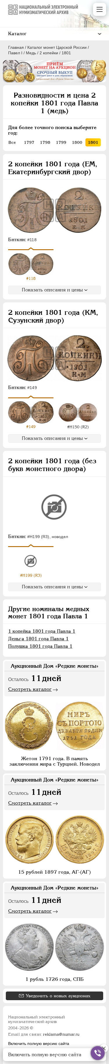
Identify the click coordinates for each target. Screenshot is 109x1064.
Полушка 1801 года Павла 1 (40, 646)
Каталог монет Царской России (57, 47)
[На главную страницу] (43, 9)
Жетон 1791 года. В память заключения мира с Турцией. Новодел (54, 761)
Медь (31, 53)
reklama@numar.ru (61, 1034)
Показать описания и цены (52, 290)
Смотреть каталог (30, 689)
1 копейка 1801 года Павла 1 (41, 631)
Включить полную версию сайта (38, 1043)
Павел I (15, 53)
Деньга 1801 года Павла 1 (38, 638)
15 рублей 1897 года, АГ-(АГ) (54, 872)
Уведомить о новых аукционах (58, 995)
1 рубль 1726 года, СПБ (54, 979)
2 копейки (49, 53)
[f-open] (98, 1053)
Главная (16, 47)
